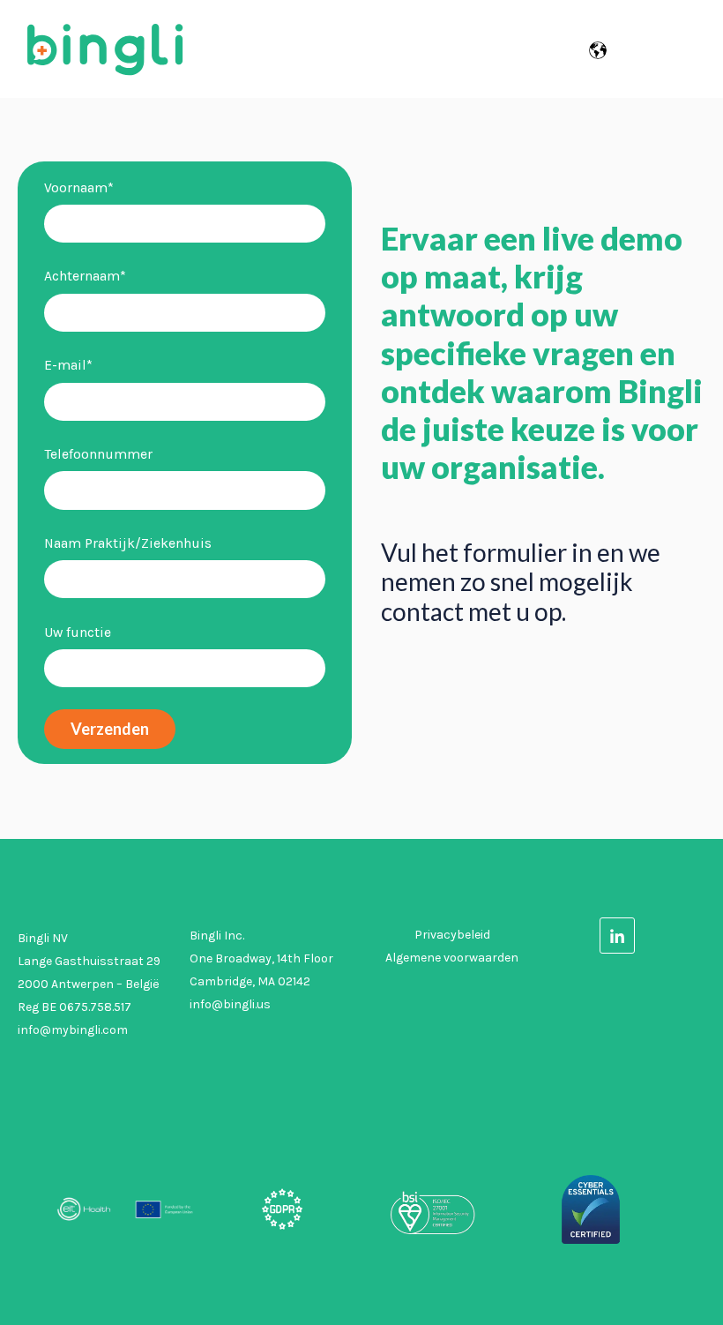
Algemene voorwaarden (451, 957)
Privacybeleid (452, 934)
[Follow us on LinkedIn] (617, 934)
